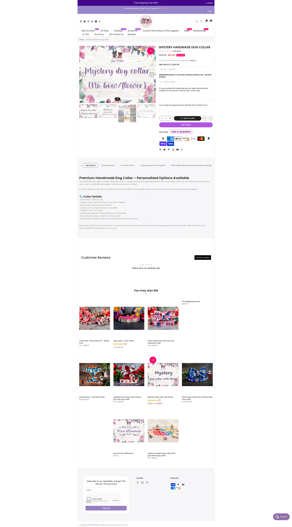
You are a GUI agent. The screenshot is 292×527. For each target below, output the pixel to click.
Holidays (120, 30)
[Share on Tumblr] (92, 21)
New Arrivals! (90, 30)
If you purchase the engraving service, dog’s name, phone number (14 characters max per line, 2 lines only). (183, 89)
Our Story (99, 34)
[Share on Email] (96, 21)
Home (81, 39)
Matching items (108, 165)
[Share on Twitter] (85, 21)
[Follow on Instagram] (142, 483)
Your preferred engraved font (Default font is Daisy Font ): (183, 105)
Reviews (132, 34)
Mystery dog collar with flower (160, 397)
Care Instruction (127, 165)
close (83, 3)
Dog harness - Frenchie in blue (92, 397)
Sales (187, 30)
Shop (106, 30)
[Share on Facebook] (81, 21)
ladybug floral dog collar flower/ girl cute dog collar (127, 398)
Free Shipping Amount (191, 301)
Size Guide (163, 132)
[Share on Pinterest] (88, 21)
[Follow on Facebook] (137, 483)
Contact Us (118, 34)
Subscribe (106, 508)
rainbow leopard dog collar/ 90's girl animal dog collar (162, 454)
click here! (163, 8)
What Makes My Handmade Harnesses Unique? (190, 165)
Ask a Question (181, 131)
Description (91, 165)
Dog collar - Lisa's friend (123, 341)
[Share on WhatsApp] (100, 21)
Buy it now (186, 125)
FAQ (87, 34)
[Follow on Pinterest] (147, 483)
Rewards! (202, 30)
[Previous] (83, 74)
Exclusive (134, 30)
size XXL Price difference (123, 453)
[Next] (151, 74)
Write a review (202, 257)
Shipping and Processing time (152, 165)
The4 (125, 525)
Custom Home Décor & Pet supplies (160, 30)
